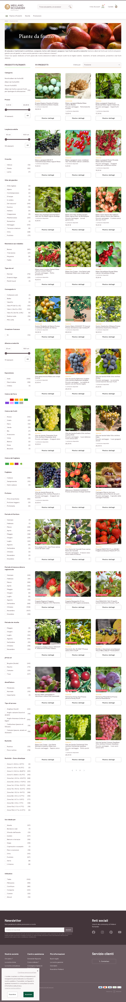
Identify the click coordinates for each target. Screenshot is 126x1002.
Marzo (9, 527)
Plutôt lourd (11, 281)
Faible (9, 260)
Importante (11, 695)
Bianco (9, 442)
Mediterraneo (12, 218)
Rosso (9, 417)
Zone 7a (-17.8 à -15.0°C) (16, 785)
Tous (9, 674)
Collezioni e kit (12, 295)
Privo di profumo (13, 499)
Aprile (9, 530)
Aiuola (9, 825)
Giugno (10, 538)
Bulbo (9, 298)
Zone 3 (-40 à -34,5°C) (15, 768)
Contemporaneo (13, 193)
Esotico (10, 207)
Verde (9, 427)
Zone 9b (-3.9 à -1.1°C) (15, 803)
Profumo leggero (13, 502)
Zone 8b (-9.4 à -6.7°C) (15, 796)
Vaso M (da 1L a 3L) (14, 306)
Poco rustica (11, 750)
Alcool (9, 897)
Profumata (11, 506)
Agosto (10, 545)
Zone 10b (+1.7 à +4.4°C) (16, 810)
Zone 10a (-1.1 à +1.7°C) (15, 806)
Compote (10, 890)
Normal (9, 274)
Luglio (9, 541)
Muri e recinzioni (13, 850)
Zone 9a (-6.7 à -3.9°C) (15, 799)
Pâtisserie (10, 883)
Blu (8, 431)
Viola (9, 438)
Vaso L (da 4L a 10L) (14, 309)
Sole (8, 379)
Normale (10, 691)
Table (9, 879)
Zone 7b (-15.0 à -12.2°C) (16, 789)
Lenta (9, 172)
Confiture (10, 886)
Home (6, 21)
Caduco (10, 478)
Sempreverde (12, 481)
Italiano (10, 211)
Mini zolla (10, 320)
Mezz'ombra (11, 382)
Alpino (9, 189)
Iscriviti (68, 930)
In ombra (10, 200)
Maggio (10, 534)
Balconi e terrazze (13, 839)
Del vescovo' (11, 203)
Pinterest (111, 932)
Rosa (9, 445)
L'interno (10, 864)
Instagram (102, 932)
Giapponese (11, 214)
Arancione (11, 434)
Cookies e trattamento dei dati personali (42, 987)
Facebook (93, 932)
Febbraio (10, 523)
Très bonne (11, 253)
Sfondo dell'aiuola (13, 832)
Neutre (9, 667)
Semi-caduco (12, 485)
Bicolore (10, 449)
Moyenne (10, 256)
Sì (7, 335)
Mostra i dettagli (48, 118)
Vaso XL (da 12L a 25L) (15, 313)
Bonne (9, 249)
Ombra (9, 386)
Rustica (10, 746)
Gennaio (10, 520)
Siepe (9, 843)
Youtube (119, 932)
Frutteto (10, 235)
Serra (9, 861)
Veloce (9, 165)
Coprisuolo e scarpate (15, 846)
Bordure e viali (12, 829)
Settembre (11, 548)
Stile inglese (11, 186)
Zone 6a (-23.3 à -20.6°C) (16, 778)
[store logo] (15, 7)
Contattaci (105, 961)
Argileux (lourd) (12, 709)
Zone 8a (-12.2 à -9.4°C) (16, 792)
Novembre (11, 555)
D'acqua (10, 196)
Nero (9, 424)
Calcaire (10, 670)
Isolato (9, 836)
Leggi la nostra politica (13, 988)
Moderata (10, 688)
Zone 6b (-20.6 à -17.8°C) (16, 782)
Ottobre (10, 552)
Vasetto (10, 302)
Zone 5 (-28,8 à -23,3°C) (16, 775)
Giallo (9, 420)
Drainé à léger (12, 277)
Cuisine (10, 893)
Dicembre (10, 559)
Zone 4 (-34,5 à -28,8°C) (16, 771)
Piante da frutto (14, 21)
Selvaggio (10, 225)
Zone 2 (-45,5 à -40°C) (15, 764)
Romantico (11, 221)
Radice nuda (11, 316)
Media (9, 168)
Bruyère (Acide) (12, 663)
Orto (9, 232)
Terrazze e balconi (13, 228)
